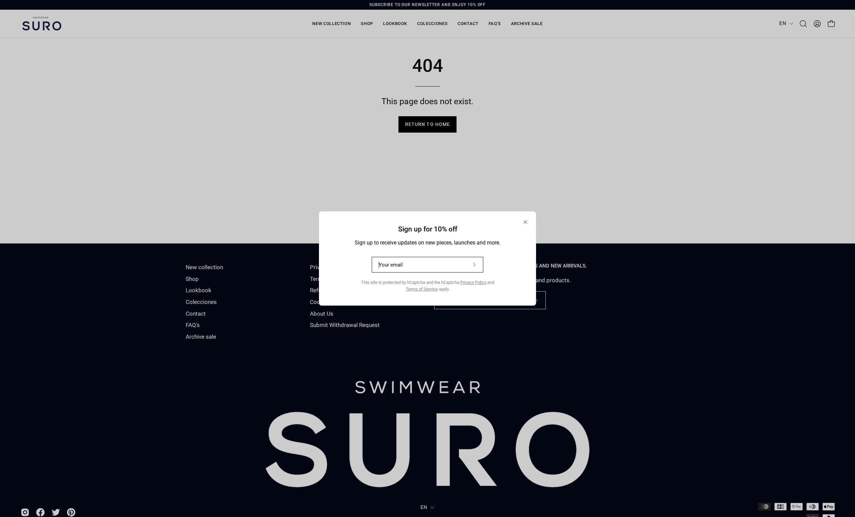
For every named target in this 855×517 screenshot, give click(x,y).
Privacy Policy (473, 282)
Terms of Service (422, 289)
